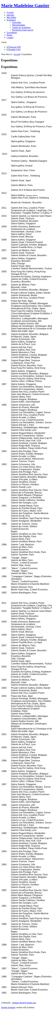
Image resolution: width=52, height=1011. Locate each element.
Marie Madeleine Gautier (25, 5)
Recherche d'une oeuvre (22, 30)
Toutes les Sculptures (21, 27)
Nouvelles (16, 22)
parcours (10, 15)
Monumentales (18, 25)
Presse (9, 35)
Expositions (12, 32)
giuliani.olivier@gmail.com (24, 1002)
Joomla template (8, 1007)
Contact (10, 37)
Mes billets (11, 17)
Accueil (10, 12)
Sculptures (11, 20)
